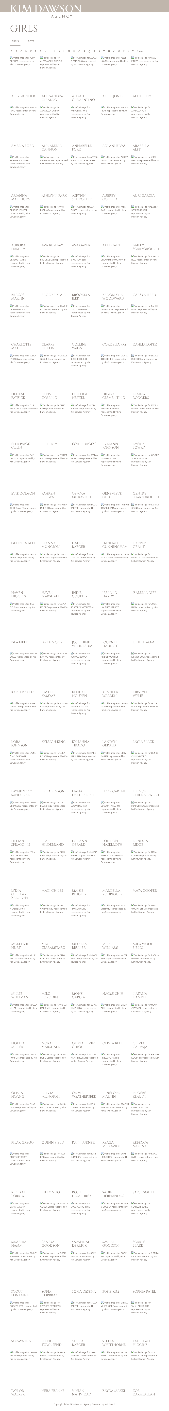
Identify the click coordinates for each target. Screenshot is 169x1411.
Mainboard (110, 1404)
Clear (140, 51)
